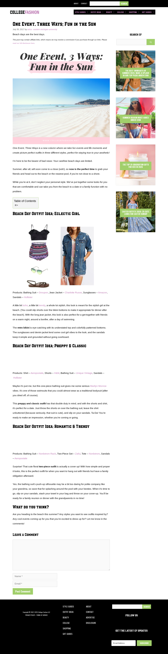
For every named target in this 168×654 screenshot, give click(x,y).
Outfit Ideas (96, 12)
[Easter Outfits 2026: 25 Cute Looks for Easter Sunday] (135, 230)
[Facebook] (132, 3)
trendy (42, 305)
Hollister (28, 297)
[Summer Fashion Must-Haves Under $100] (135, 136)
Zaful (77, 453)
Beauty (109, 12)
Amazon (102, 292)
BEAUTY (66, 617)
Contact (84, 3)
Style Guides (80, 12)
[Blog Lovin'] (154, 3)
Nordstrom (94, 453)
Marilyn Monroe (98, 386)
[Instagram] (143, 3)
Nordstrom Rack (47, 453)
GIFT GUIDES (67, 633)
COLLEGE (66, 622)
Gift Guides (147, 12)
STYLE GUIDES (68, 606)
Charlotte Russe (73, 292)
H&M (56, 373)
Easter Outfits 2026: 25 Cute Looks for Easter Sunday (135, 212)
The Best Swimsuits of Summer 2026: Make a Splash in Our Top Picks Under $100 (135, 73)
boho (25, 305)
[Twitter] (137, 3)
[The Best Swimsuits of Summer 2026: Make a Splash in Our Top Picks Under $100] (135, 89)
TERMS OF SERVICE (42, 615)
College (120, 12)
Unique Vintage (84, 373)
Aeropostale (37, 373)
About (76, 3)
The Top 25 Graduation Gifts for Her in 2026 (136, 165)
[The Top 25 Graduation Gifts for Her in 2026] (135, 183)
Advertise (90, 617)
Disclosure (91, 622)
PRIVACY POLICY (30, 615)
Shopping (133, 12)
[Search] (124, 3)
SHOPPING (67, 628)
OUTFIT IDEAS (68, 611)
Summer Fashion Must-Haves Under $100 (136, 118)
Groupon (43, 292)
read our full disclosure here (23, 43)
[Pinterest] (149, 3)
